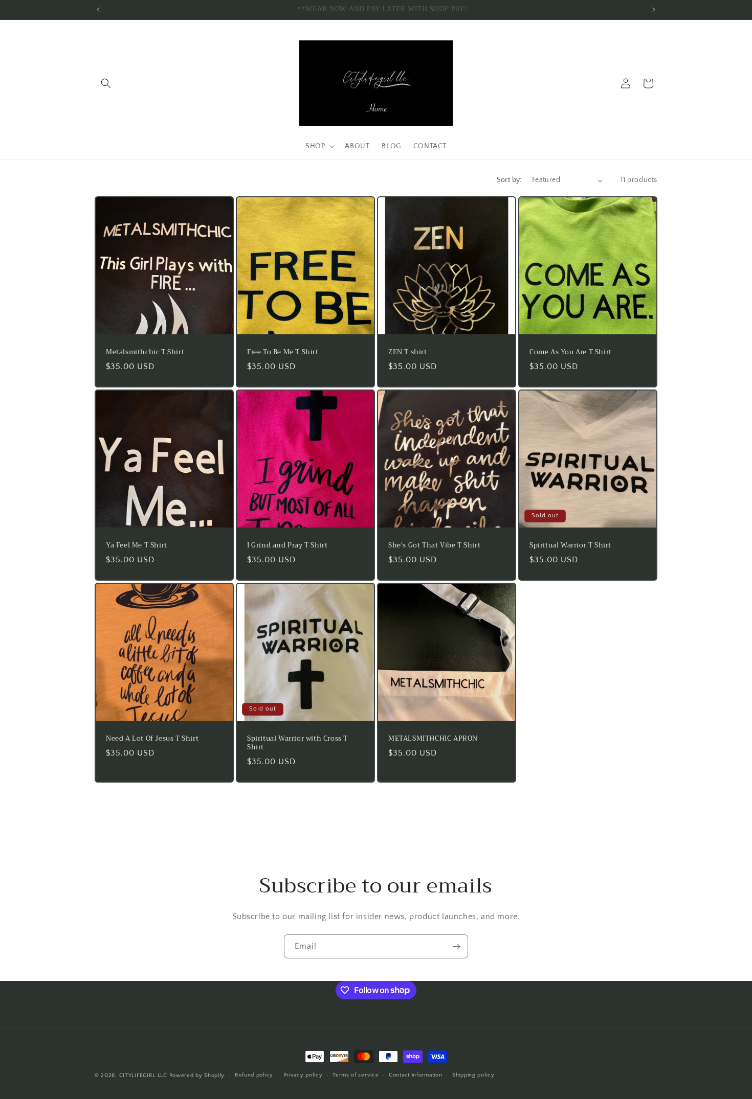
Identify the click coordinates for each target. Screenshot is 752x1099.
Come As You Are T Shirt (570, 352)
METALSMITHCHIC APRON (433, 739)
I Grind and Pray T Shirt (287, 545)
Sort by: (509, 180)
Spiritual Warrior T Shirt (570, 545)
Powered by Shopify (197, 1075)
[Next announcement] (654, 9)
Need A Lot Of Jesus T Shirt (152, 739)
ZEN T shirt (407, 352)
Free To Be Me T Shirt (283, 352)
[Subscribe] (456, 946)
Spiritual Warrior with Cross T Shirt (297, 743)
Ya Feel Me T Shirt (136, 545)
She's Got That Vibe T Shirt (434, 545)
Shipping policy (473, 1075)
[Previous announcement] (98, 9)
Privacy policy (303, 1075)
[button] (106, 83)
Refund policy (254, 1075)
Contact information (415, 1075)
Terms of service (356, 1075)
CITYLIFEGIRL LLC (143, 1075)
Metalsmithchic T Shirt (145, 352)
